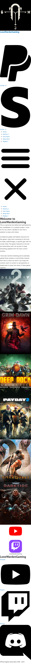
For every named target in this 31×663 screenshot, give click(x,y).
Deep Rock (6, 139)
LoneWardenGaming (9, 31)
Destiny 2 (6, 134)
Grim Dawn (6, 137)
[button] (15, 173)
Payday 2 (5, 141)
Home (5, 132)
